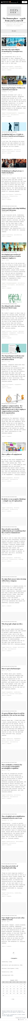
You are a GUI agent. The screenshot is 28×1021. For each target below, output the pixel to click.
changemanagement (11, 113)
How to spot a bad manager (11, 669)
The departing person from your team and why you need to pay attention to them (13, 357)
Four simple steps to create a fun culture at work (13, 919)
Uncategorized (6, 975)
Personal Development (15, 68)
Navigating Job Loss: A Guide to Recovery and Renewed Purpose (13, 135)
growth (4, 740)
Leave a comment (6, 69)
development (9, 66)
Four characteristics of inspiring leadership (10, 867)
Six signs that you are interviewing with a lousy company (14, 580)
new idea (4, 649)
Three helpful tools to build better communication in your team (13, 817)
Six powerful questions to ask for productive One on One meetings (13, 714)
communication (10, 841)
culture (15, 331)
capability (9, 738)
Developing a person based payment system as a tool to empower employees (11, 256)
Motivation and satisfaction (9, 47)
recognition (5, 796)
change (15, 647)
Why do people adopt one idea (12, 624)
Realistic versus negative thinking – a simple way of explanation (13, 500)
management (5, 334)
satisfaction (15, 114)
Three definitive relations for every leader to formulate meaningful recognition (12, 766)
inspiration (9, 893)
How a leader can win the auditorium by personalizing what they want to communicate (14, 531)
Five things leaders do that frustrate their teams (11, 307)
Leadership (18, 66)
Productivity (5, 114)
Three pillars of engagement (12, 454)
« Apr (12, 999)
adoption (8, 647)
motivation (5, 68)
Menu (14, 31)
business (8, 331)
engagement (21, 113)
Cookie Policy (10, 1015)
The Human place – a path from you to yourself (14, 19)
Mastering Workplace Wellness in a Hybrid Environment (13, 89)
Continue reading (12, 109)
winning (18, 151)
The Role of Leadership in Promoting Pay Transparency (12, 50)
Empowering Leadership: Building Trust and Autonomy (14, 209)
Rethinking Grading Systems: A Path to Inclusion (13, 172)
